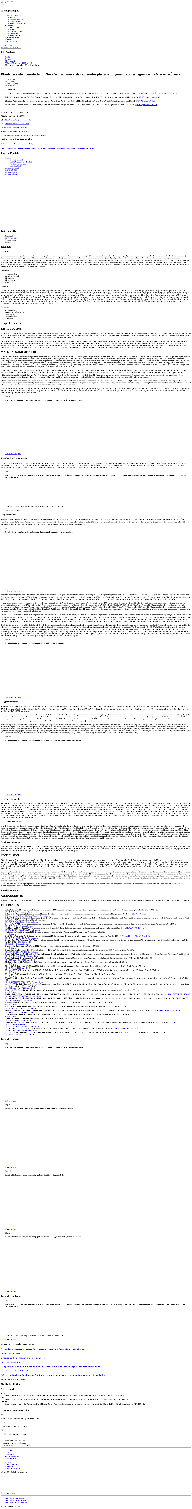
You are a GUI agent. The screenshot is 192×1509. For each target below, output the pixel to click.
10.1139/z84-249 (11, 944)
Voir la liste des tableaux (13, 510)
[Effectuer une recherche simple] (2, 4)
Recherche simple (7, 45)
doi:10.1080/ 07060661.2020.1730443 (176, 994)
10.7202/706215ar (32, 916)
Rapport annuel (15, 35)
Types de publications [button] (13, 15)
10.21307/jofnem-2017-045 (15, 988)
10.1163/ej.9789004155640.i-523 (17, 930)
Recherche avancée (12, 37)
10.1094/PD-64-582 (12, 1020)
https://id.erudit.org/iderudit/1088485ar (18, 120)
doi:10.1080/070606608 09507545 (127, 1028)
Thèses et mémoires (17, 19)
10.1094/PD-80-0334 (12, 1000)
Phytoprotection (10, 61)
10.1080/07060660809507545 (16, 1030)
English (8, 39)
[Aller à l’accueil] (7, 2)
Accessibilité (9, 1454)
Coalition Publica (16, 31)
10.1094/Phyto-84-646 (13, 926)
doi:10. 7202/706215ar (138, 914)
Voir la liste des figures (13, 454)
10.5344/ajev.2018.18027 (14, 1034)
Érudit (12, 29)
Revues (12, 17)
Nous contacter (10, 1458)
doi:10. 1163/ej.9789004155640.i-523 (134, 928)
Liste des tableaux (11, 174)
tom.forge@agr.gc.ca (121, 93)
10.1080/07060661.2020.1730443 (17, 996)
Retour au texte (10, 1101)
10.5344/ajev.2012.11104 (14, 1012)
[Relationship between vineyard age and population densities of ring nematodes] (38, 694)
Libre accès (14, 33)
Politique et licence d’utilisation (16, 1502)
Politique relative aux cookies (15, 1500)
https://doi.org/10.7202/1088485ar (17, 124)
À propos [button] (8, 27)
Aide (7, 1452)
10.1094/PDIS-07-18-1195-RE (16, 938)
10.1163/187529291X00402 (15, 1008)
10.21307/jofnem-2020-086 (15, 960)
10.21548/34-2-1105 (12, 968)
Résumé (8, 158)
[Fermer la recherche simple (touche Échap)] (4, 4)
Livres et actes (15, 21)
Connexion (9, 25)
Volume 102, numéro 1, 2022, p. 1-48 (18, 63)
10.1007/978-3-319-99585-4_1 (16, 922)
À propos (15, 27)
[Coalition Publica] (8, 1493)
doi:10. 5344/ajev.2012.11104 (169, 1010)
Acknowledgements (12, 168)
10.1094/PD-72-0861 (12, 912)
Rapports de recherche (17, 23)
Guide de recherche (12, 1456)
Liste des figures (11, 172)
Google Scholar (26, 912)
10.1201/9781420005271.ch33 (16, 952)
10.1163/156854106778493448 (16, 1026)
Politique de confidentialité (14, 1498)
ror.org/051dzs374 (170, 93)
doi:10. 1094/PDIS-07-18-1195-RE (137, 936)
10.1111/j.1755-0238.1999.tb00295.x (18, 982)
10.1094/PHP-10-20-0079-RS (15, 956)
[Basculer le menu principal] (2, 6)
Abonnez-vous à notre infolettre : (14, 1443)
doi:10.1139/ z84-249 (24, 942)
